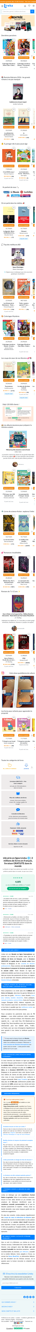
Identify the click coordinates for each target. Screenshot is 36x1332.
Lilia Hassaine (23, 135)
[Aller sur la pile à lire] (29, 6)
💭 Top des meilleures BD (11, 245)
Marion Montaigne (18, 269)
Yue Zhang (24, 390)
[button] (18, 192)
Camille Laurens (8, 388)
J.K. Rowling (18, 618)
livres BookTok (14, 1256)
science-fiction (18, 1000)
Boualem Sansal (9, 235)
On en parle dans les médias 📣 (13, 203)
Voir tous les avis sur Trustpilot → (18, 888)
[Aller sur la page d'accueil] (8, 6)
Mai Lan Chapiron (9, 174)
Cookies (18, 1318)
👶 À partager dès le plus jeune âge (14, 144)
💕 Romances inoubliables (11, 552)
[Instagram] (30, 1297)
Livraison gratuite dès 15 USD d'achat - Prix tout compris (18, 1)
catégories (12, 1132)
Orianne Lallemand (9, 497)
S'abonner (18, 1288)
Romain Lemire (24, 233)
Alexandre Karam (9, 349)
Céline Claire (18, 452)
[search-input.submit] (32, 11)
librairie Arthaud (6, 980)
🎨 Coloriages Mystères (10, 316)
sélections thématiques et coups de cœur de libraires (16, 1134)
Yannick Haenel (9, 136)
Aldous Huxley (24, 543)
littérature (18, 995)
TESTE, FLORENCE (9, 743)
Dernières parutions (8, 35)
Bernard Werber (8, 541)
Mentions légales (10, 1319)
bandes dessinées (17, 998)
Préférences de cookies (8, 1318)
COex (22, 1326)
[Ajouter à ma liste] (13, 40)
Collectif (23, 307)
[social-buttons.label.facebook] (24, 1297)
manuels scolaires (7, 1000)
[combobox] (16, 11)
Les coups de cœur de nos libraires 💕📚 (16, 358)
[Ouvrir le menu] (2, 6)
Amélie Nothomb (18, 104)
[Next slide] (31, 56)
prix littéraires (24, 1251)
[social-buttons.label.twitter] (27, 1297)
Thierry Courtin (23, 497)
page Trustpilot (22, 1079)
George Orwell (24, 660)
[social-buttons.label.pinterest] (33, 1297)
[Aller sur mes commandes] (25, 5)
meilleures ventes (27, 1007)
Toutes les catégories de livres (12, 760)
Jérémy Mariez (24, 67)
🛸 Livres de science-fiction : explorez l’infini (17, 511)
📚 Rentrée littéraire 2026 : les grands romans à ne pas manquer (15, 78)
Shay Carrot (24, 584)
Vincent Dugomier (9, 307)
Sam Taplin (24, 175)
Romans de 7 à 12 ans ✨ (10, 591)
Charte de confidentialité (17, 1321)
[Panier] (33, 5)
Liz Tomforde (8, 584)
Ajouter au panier (9, 57)
